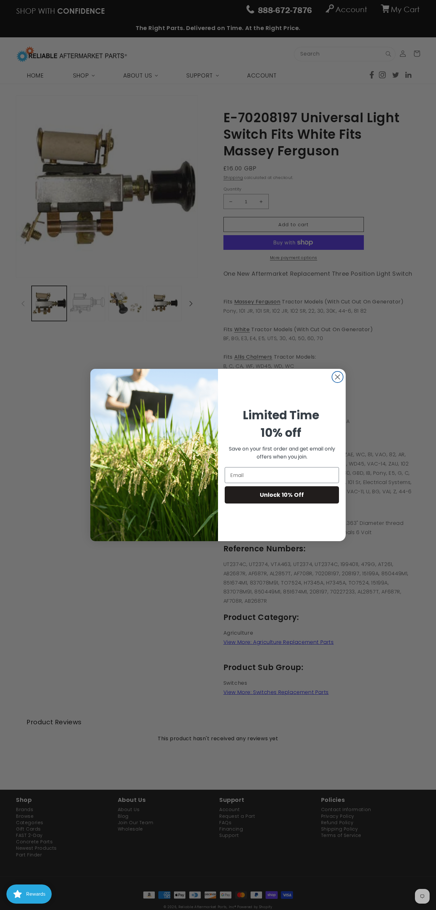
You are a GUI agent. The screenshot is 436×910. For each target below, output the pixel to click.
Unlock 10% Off (282, 495)
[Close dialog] (337, 377)
